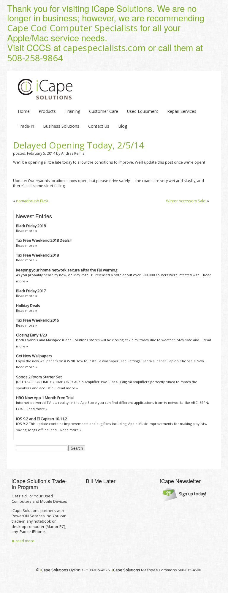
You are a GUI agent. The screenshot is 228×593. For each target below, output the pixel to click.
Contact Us (98, 126)
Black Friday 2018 (31, 225)
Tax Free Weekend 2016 (37, 320)
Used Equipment (142, 111)
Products (47, 111)
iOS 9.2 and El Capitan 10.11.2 (41, 418)
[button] (184, 494)
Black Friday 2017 (31, 290)
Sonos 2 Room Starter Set (39, 376)
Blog (122, 126)
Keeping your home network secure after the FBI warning (66, 270)
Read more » (26, 230)
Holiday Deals (28, 305)
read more (23, 540)
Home (24, 111)
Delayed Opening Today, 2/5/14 (78, 145)
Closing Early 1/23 (31, 335)
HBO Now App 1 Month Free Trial (45, 397)
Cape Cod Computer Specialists (72, 28)
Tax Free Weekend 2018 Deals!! (44, 240)
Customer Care (103, 111)
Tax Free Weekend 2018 (37, 255)
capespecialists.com (104, 48)
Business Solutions (61, 126)
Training (72, 111)
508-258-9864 (35, 58)
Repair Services (181, 111)
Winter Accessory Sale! (186, 200)
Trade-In (26, 126)
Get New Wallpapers (34, 355)
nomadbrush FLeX (32, 200)
